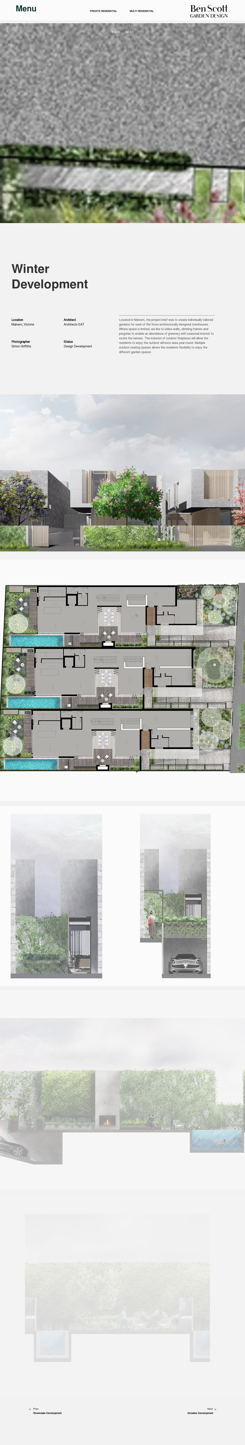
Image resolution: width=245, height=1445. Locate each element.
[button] (26, 9)
